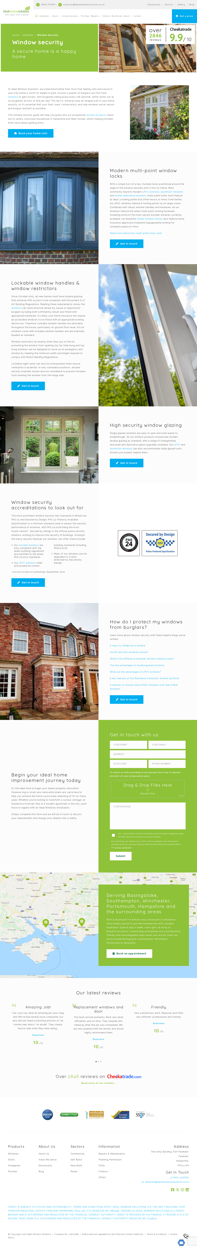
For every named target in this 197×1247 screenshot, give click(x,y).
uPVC (177, 444)
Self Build (76, 1159)
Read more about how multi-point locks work (136, 233)
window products (96, 115)
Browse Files (147, 793)
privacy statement (123, 848)
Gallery (181, 4)
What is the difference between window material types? (142, 658)
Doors (55, 16)
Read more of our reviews (98, 1083)
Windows (44, 16)
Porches (85, 16)
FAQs (102, 1165)
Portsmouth (113, 943)
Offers (102, 1177)
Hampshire (129, 943)
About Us (44, 1153)
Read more (38, 1035)
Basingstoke (129, 939)
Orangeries (14, 1165)
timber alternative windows (130, 195)
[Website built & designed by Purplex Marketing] (186, 1236)
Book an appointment (131, 953)
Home (15, 35)
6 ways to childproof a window (127, 645)
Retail (74, 1171)
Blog (191, 4)
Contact (137, 16)
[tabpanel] (38, 1023)
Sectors (169, 4)
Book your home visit (32, 133)
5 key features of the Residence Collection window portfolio (144, 678)
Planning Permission (110, 1159)
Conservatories (70, 16)
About (127, 16)
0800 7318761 (48, 4)
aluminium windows (172, 192)
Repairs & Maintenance (112, 1153)
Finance (106, 16)
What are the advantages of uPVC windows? (135, 672)
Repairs (95, 16)
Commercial (77, 1153)
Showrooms (154, 4)
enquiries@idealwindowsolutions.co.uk (84, 4)
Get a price (186, 16)
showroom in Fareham (127, 919)
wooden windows (29, 545)
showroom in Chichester (161, 919)
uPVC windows (150, 192)
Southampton (146, 939)
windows (13, 97)
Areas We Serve (48, 1159)
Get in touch (128, 243)
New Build (76, 1165)
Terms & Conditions (157, 1234)
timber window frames (150, 219)
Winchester (161, 939)
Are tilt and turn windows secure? (129, 652)
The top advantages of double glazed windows (137, 665)
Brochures (117, 16)
